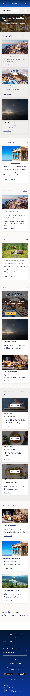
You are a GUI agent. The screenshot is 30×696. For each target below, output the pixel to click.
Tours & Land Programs (17, 260)
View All (25, 36)
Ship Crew (13, 122)
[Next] (27, 162)
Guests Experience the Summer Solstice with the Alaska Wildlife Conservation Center (14, 265)
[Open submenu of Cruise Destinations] (26, 646)
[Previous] (3, 162)
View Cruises (6, 27)
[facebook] (7, 679)
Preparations (14, 56)
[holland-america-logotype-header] (15, 3)
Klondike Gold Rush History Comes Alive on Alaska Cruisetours (13, 595)
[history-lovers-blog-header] (15, 146)
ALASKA (7, 615)
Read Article (7, 64)
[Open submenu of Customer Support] (26, 654)
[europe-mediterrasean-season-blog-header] (15, 195)
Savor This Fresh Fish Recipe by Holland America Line (13, 487)
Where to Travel (15, 163)
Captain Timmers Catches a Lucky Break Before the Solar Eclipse (14, 127)
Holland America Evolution (11, 87)
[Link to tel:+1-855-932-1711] (25, 3)
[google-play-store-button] (9, 673)
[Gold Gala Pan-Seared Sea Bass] (15, 464)
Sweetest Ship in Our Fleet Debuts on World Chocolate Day (14, 421)
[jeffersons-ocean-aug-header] (15, 509)
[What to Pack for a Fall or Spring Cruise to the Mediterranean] (15, 47)
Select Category (7, 10)
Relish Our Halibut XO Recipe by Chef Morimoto (14, 454)
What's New (14, 371)
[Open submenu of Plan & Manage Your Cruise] (26, 650)
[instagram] (22, 679)
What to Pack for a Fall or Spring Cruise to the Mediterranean (14, 60)
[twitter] (15, 679)
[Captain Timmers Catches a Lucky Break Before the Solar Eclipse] (15, 109)
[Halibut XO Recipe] (15, 431)
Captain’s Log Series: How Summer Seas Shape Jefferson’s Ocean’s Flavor (14, 376)
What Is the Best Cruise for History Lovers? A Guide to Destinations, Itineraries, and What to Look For (14, 167)
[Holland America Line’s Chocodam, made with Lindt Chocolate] (15, 398)
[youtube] (11, 679)
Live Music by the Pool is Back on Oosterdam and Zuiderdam (15, 90)
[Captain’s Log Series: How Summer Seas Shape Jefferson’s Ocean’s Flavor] (15, 362)
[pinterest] (18, 679)
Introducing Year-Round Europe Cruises (14, 19)
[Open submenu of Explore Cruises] (26, 643)
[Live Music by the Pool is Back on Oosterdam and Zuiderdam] (15, 76)
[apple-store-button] (21, 673)
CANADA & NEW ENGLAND (18, 615)
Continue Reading (9, 179)
